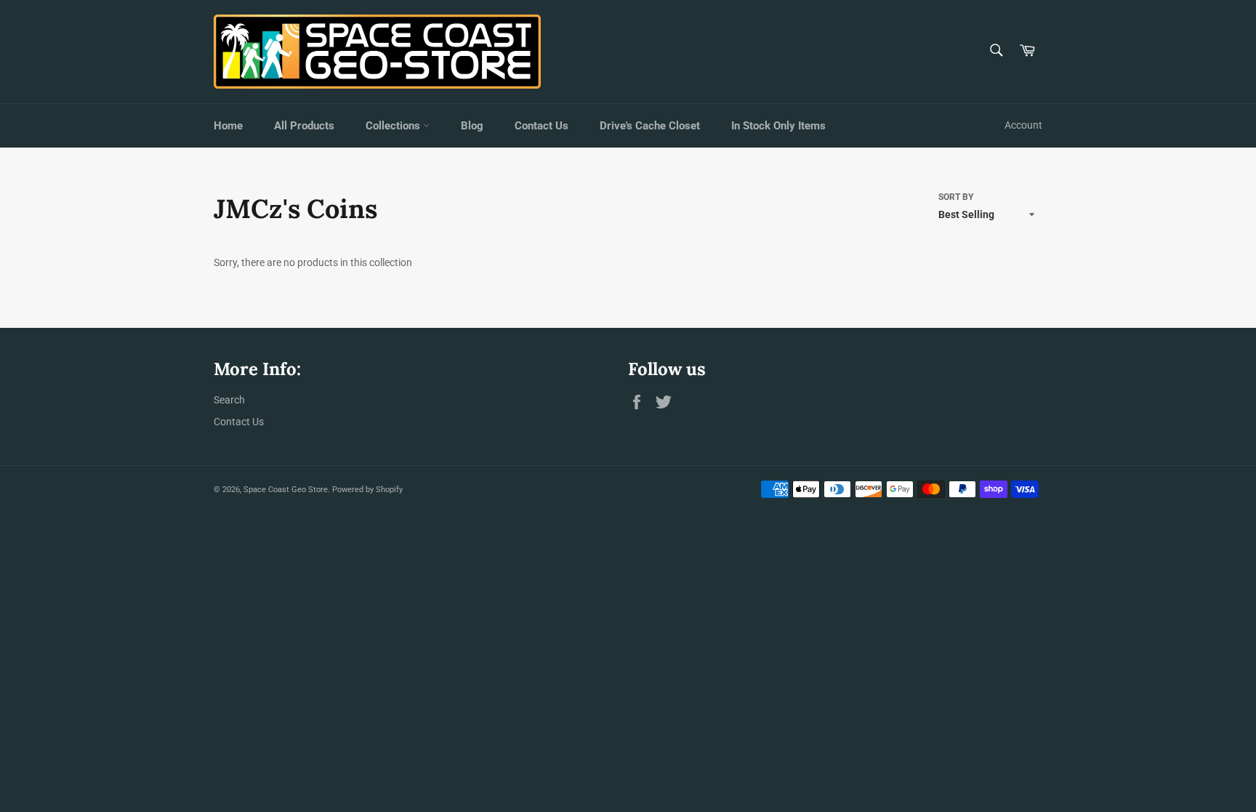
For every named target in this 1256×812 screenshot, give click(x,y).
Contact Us (541, 125)
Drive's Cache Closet (650, 125)
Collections (394, 125)
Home (228, 125)
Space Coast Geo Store (285, 489)
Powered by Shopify (367, 489)
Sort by (955, 197)
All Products (304, 125)
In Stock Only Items (778, 125)
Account (1023, 125)
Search (229, 400)
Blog (472, 125)
